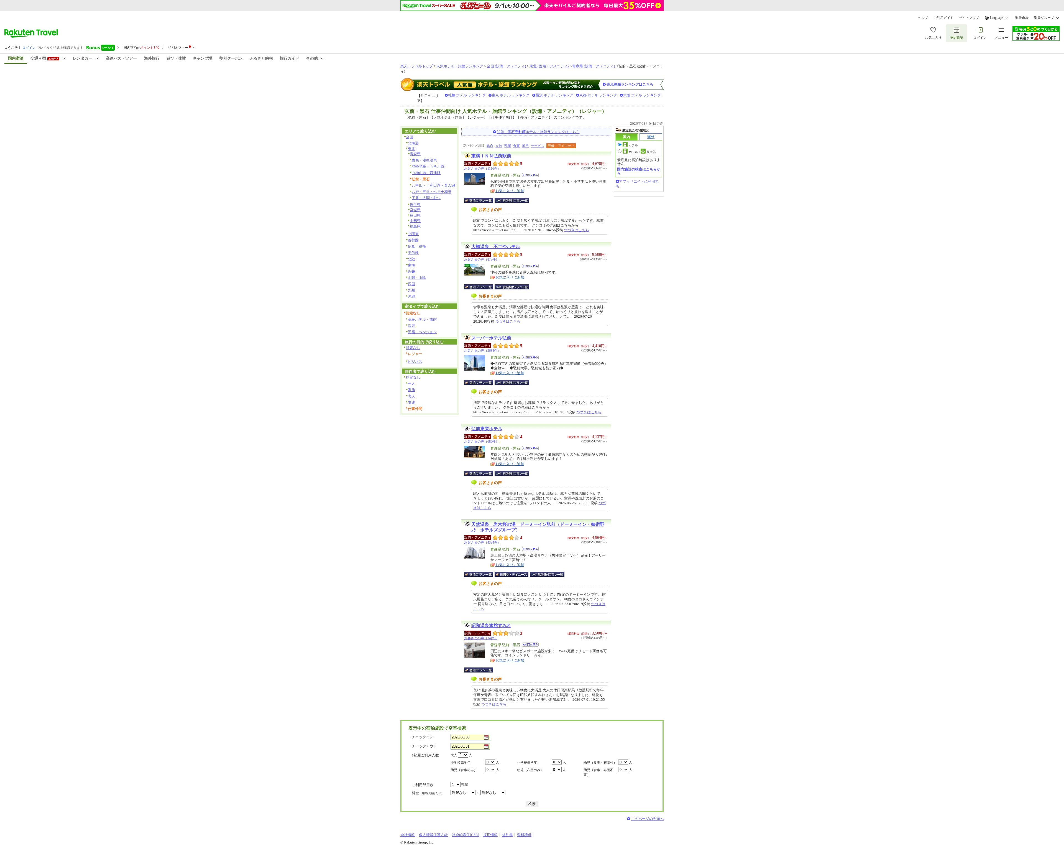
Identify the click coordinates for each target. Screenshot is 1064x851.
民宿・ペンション (422, 332)
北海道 (413, 143)
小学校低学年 (527, 763)
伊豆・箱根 (417, 246)
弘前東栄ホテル (486, 428)
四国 (411, 284)
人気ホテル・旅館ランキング (459, 66)
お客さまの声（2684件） (482, 351)
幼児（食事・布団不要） (598, 772)
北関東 (413, 234)
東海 (411, 265)
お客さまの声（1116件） (482, 168)
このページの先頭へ (647, 819)
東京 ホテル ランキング (511, 95)
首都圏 (413, 240)
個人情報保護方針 (433, 835)
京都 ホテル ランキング (598, 95)
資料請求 (524, 835)
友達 (411, 402)
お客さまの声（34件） (480, 638)
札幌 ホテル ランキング (467, 95)
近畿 (411, 271)
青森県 (415, 154)
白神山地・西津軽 (426, 173)
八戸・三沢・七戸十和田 (431, 192)
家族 (411, 390)
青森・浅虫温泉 (424, 160)
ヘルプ (923, 18)
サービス (537, 146)
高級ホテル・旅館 (422, 319)
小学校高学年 (460, 763)
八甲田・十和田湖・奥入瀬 (433, 185)
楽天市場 (1022, 18)
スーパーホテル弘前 (491, 338)
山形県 (415, 221)
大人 (454, 755)
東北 (411, 149)
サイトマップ (969, 18)
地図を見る (530, 175)
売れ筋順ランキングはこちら (630, 84)
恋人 (411, 396)
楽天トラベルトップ (416, 66)
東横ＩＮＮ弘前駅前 (491, 156)
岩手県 (415, 205)
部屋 (507, 146)
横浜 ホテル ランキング (554, 95)
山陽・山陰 (417, 278)
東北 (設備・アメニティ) (549, 66)
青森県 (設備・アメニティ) (593, 66)
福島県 (415, 226)
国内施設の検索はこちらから (638, 171)
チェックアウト (424, 746)
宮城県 (415, 210)
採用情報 (490, 835)
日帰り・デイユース (512, 574)
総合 (490, 146)
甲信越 (413, 253)
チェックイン (422, 737)
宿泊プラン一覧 (481, 200)
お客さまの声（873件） (481, 259)
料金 (428, 793)
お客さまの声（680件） (481, 442)
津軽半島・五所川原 (428, 166)
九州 (411, 290)
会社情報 (407, 835)
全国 (409, 137)
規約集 (507, 835)
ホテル (633, 145)
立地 (498, 146)
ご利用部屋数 (422, 785)
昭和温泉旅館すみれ (491, 625)
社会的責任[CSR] (465, 835)
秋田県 (415, 215)
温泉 (411, 325)
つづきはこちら (576, 230)
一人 (411, 383)
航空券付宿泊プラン (512, 200)
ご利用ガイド (943, 18)
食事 (516, 146)
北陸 (411, 259)
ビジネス (415, 362)
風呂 (525, 146)
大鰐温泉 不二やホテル (495, 246)
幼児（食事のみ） (464, 770)
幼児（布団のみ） (530, 770)
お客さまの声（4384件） (482, 542)
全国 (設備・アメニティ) (506, 66)
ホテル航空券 (642, 152)
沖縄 (411, 296)
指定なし (413, 348)
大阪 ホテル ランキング (642, 95)
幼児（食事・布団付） (600, 763)
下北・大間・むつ (426, 198)
